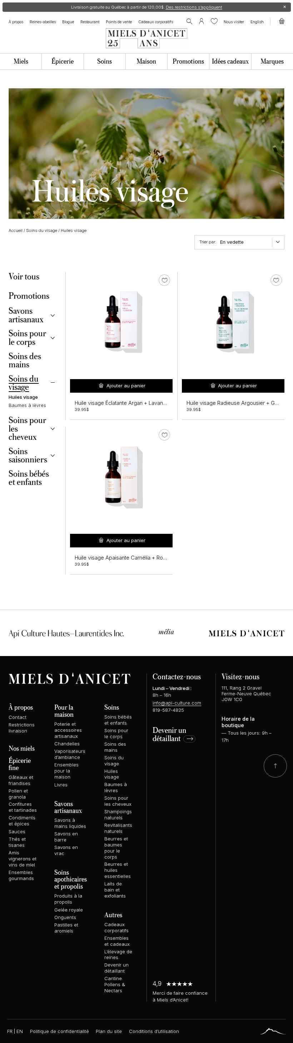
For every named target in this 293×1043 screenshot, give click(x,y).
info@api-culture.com (177, 703)
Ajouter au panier (125, 385)
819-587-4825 (168, 710)
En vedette (232, 242)
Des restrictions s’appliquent (194, 7)
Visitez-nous (240, 676)
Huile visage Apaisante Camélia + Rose (122, 558)
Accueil (16, 230)
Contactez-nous (177, 676)
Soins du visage (41, 230)
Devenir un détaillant (169, 734)
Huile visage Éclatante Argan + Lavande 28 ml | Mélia (138, 403)
